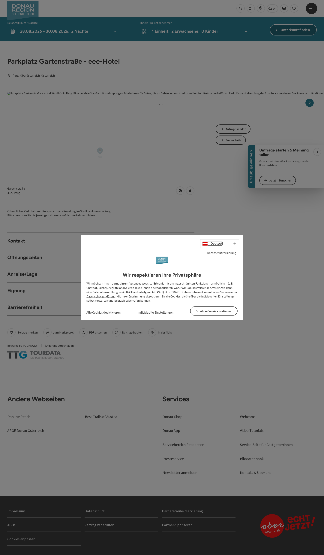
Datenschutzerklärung (221, 253)
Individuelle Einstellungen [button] (155, 312)
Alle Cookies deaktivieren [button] (103, 312)
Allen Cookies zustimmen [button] (216, 311)
